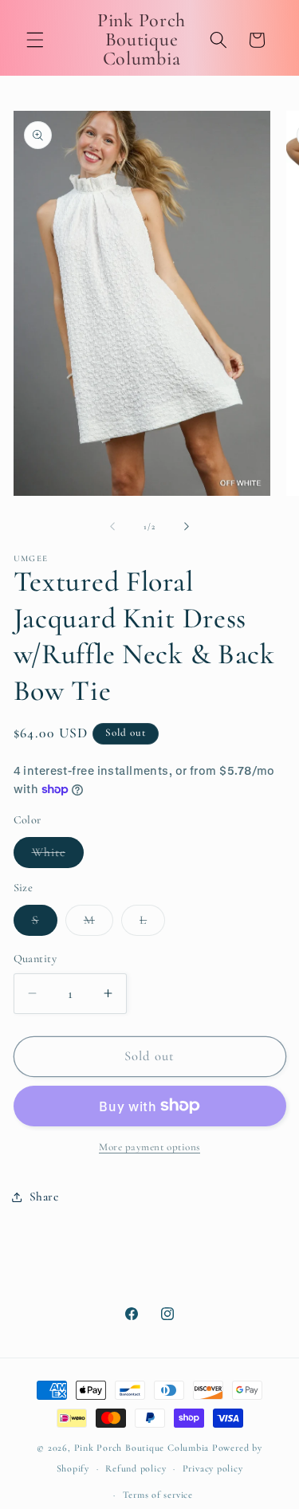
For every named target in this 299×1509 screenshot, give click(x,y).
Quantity (35, 958)
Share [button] (44, 1196)
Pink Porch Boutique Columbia (143, 1447)
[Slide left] (112, 526)
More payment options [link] (149, 1147)
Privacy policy (213, 1468)
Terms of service (158, 1494)
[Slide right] (186, 526)
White (58, 856)
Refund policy (135, 1468)
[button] (35, 40)
